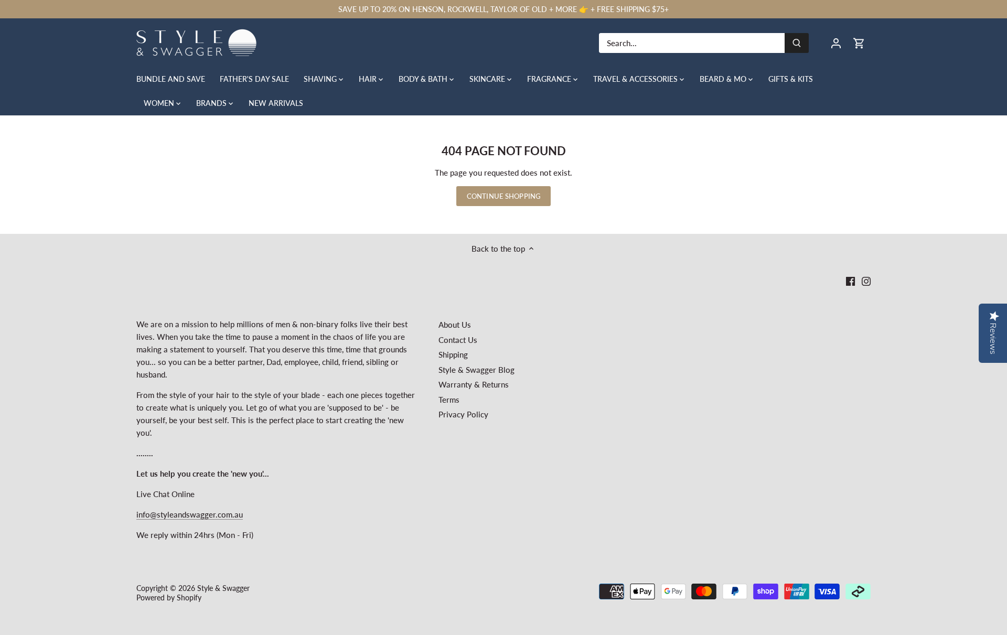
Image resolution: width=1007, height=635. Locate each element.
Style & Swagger (223, 588)
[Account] (836, 42)
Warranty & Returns (473, 384)
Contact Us (457, 340)
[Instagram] (866, 280)
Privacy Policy (463, 414)
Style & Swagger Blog (476, 369)
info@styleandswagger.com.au (189, 514)
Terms (448, 399)
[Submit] (797, 43)
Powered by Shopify (168, 598)
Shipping (453, 354)
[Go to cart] (859, 42)
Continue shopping (503, 196)
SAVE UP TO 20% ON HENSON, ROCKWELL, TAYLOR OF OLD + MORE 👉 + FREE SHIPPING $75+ (503, 9)
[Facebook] (850, 280)
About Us (454, 324)
